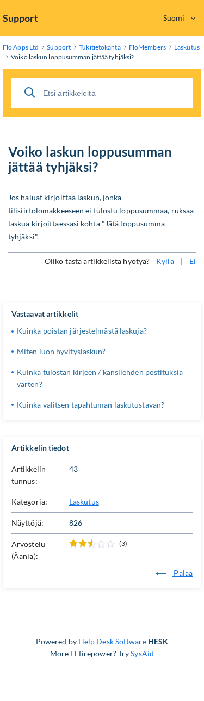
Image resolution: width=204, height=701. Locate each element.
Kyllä (165, 261)
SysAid (142, 653)
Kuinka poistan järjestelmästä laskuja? (82, 330)
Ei (192, 261)
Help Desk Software (112, 641)
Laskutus (84, 501)
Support (20, 18)
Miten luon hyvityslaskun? (61, 351)
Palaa (182, 572)
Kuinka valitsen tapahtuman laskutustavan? (90, 404)
